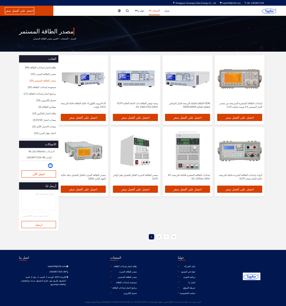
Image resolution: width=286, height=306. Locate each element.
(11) (44, 126)
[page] (174, 236)
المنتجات (155, 10)
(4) (47, 107)
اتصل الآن (39, 174)
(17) (40, 94)
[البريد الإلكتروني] (50, 166)
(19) (46, 100)
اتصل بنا (191, 282)
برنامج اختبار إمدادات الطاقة (124, 288)
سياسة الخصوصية (187, 293)
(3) (44, 120)
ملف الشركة (189, 266)
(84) (40, 67)
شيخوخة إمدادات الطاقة (126, 282)
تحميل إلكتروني (130, 293)
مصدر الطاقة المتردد (128, 271)
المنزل (73, 38)
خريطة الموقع (189, 288)
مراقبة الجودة (189, 277)
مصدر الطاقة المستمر (127, 277)
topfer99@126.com (232, 3)
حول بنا (140, 10)
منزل (167, 10)
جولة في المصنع (188, 271)
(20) (42, 80)
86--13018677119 (255, 3)
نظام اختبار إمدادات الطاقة (125, 266)
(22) (43, 74)
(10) (44, 113)
